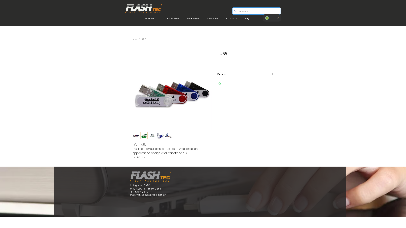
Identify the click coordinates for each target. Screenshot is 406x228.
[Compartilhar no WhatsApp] (219, 84)
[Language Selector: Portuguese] (272, 18)
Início (135, 39)
